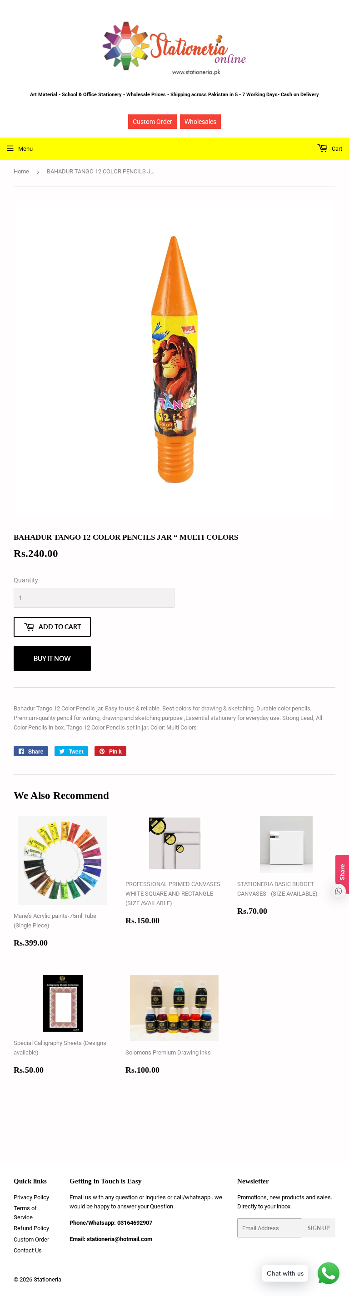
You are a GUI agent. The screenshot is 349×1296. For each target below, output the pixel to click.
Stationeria (47, 1279)
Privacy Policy (31, 1197)
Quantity (26, 580)
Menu (25, 148)
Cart (336, 148)
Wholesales (200, 121)
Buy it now (52, 658)
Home (21, 171)
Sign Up (318, 1228)
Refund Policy (31, 1228)
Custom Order (152, 121)
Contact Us (28, 1250)
